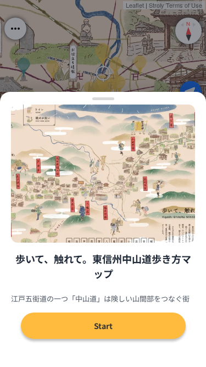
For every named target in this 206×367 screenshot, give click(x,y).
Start (103, 325)
